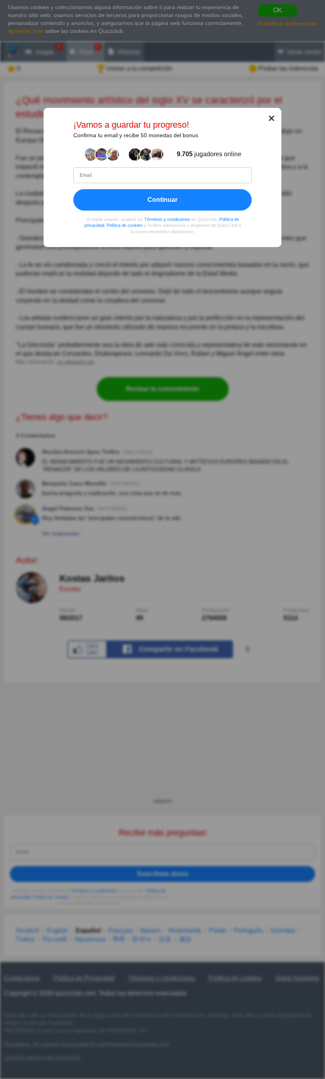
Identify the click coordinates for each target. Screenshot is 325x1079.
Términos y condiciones (167, 219)
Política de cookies (125, 225)
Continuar (162, 199)
